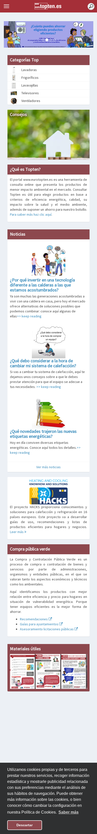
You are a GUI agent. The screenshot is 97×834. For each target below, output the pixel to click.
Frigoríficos (30, 77)
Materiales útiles (25, 648)
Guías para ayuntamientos (39, 624)
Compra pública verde (30, 549)
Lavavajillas (29, 85)
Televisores (30, 93)
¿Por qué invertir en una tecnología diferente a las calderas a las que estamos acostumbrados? (42, 285)
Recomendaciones (34, 619)
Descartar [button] (24, 825)
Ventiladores (30, 100)
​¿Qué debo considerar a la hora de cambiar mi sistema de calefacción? (43, 363)
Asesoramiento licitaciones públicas (47, 629)
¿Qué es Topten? (25, 169)
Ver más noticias (48, 467)
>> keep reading (29, 316)
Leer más (17, 532)
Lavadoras (29, 70)
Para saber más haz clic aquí (30, 214)
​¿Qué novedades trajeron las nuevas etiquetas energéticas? (43, 433)
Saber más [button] (68, 812)
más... (83, 687)
